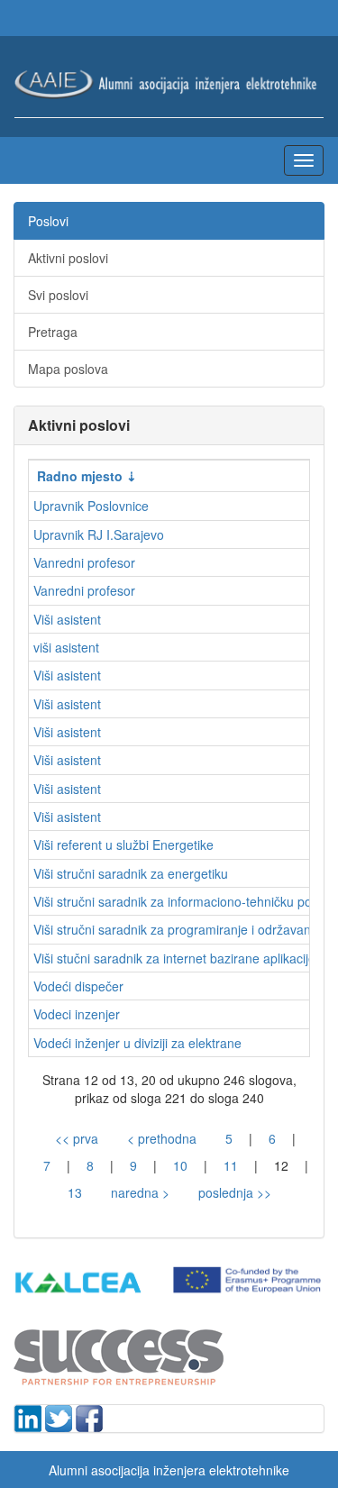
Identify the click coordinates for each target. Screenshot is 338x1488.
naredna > (140, 1192)
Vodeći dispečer (78, 986)
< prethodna (161, 1138)
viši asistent (66, 647)
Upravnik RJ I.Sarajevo (98, 534)
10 (180, 1165)
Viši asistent (67, 619)
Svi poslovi (58, 295)
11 (231, 1165)
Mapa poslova (68, 369)
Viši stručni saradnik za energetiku (130, 873)
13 (75, 1192)
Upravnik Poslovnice (91, 506)
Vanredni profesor (84, 562)
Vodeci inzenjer (76, 1014)
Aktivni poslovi (68, 258)
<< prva (76, 1138)
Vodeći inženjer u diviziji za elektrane (137, 1043)
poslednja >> (234, 1192)
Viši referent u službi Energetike (123, 844)
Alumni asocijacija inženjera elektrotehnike (169, 1470)
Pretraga (53, 332)
